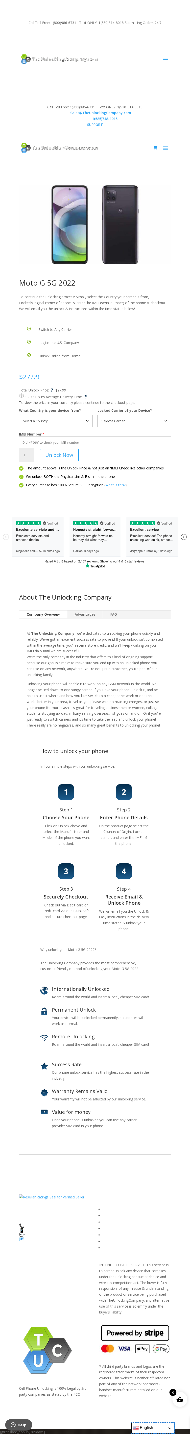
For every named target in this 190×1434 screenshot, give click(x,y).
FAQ (113, 614)
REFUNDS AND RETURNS (123, 1235)
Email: (95, 112)
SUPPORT (35, 36)
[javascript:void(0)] (95, 224)
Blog (106, 1241)
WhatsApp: (95, 118)
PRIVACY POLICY (116, 1228)
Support (109, 1247)
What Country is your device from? (50, 410)
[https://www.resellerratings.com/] (51, 1197)
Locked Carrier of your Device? (124, 410)
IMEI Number (30, 434)
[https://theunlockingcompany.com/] (59, 59)
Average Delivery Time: (66, 397)
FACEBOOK (112, 1209)
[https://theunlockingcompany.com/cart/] (155, 148)
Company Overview (43, 614)
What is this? (115, 485)
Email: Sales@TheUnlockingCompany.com (80, 36)
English (146, 1428)
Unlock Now (59, 455)
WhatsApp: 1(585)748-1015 (140, 36)
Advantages (85, 614)
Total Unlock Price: (36, 390)
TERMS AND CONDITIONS (125, 1222)
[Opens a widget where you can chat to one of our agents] (18, 1425)
